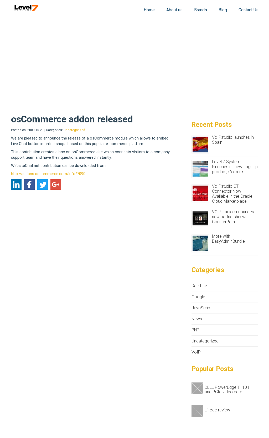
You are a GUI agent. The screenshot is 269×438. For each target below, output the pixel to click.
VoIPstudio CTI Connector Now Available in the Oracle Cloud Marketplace (232, 194)
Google (198, 296)
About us (174, 9)
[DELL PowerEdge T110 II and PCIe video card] (198, 388)
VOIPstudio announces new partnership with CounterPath (233, 216)
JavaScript (201, 307)
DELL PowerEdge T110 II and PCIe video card (228, 390)
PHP (195, 329)
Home (149, 9)
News (197, 318)
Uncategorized (74, 130)
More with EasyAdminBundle (228, 239)
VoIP (196, 352)
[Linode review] (198, 411)
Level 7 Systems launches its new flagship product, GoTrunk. (235, 166)
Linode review (217, 409)
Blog (223, 9)
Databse (199, 285)
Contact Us (248, 9)
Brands (200, 9)
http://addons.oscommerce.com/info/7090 (48, 173)
